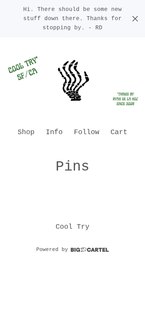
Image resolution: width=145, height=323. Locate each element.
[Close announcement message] (135, 18)
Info (54, 132)
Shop (26, 132)
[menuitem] (26, 132)
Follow (86, 132)
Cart (119, 131)
